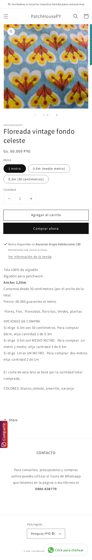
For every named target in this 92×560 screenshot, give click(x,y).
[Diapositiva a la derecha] (56, 115)
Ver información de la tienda (30, 256)
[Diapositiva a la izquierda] (35, 115)
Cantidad (10, 190)
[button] (6, 16)
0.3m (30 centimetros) (26, 179)
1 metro (14, 168)
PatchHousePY (39, 551)
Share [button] (13, 420)
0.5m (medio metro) (49, 168)
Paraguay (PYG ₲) (43, 534)
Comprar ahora (46, 228)
